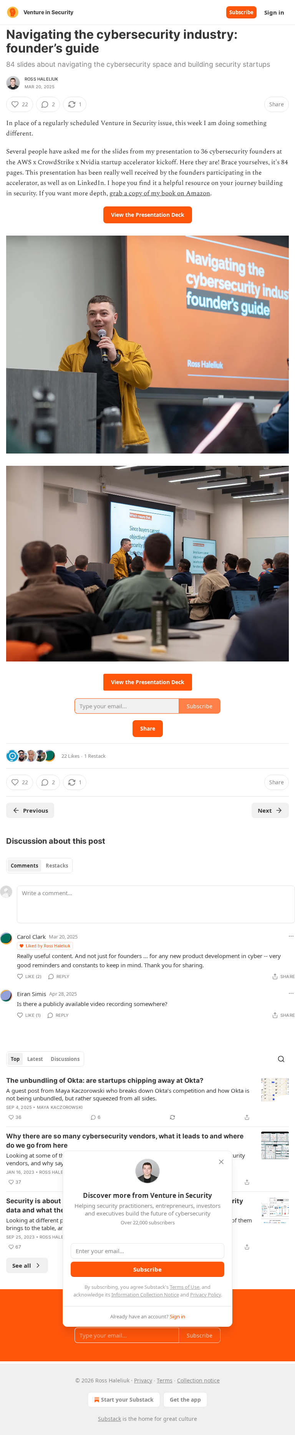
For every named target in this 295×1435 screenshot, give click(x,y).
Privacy (143, 1380)
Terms (164, 1380)
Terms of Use (184, 1286)
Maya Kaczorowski (60, 1107)
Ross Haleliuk (41, 79)
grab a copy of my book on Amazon (159, 193)
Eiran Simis (31, 994)
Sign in (274, 12)
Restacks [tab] (57, 865)
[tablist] (39, 865)
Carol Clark (31, 936)
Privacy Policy (205, 1294)
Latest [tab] (35, 1059)
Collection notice (198, 1380)
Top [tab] (15, 1059)
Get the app (185, 1399)
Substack (109, 1418)
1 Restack (95, 755)
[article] (147, 1099)
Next (265, 810)
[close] (221, 1162)
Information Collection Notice (145, 1294)
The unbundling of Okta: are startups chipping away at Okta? (105, 1080)
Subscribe (241, 12)
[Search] (281, 1059)
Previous (35, 810)
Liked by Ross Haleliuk (48, 945)
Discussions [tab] (65, 1059)
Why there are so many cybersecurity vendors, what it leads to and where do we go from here (125, 1140)
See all (21, 1265)
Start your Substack (127, 1399)
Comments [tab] (24, 865)
